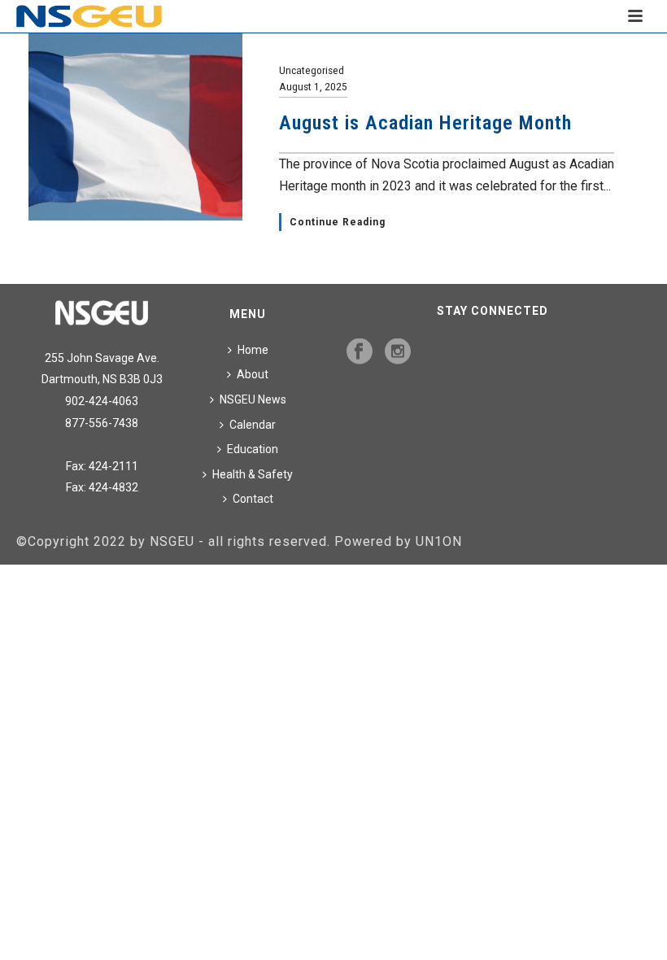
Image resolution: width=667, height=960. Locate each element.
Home (253, 349)
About (252, 374)
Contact (253, 498)
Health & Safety (252, 474)
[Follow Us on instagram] (398, 352)
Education (252, 449)
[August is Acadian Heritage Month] (135, 125)
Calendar (252, 424)
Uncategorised (311, 69)
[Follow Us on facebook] (360, 352)
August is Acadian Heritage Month (425, 122)
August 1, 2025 (313, 86)
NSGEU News (253, 399)
